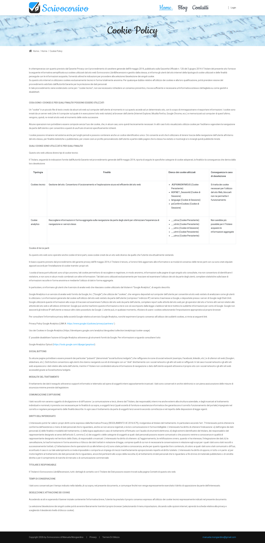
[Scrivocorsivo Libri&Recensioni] (59, 7)
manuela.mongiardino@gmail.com (219, 537)
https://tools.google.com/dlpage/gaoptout (74, 344)
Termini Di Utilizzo (111, 537)
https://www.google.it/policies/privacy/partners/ (90, 323)
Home (36, 51)
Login (233, 7)
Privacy (93, 537)
